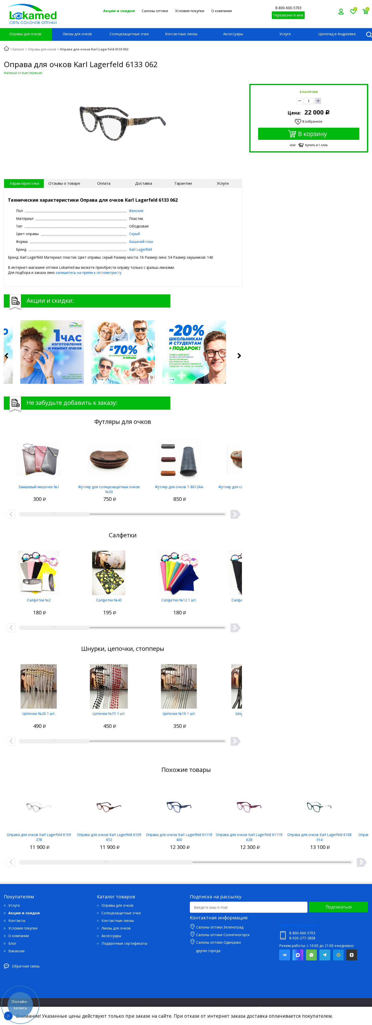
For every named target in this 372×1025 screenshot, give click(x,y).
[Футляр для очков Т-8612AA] (179, 458)
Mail (338, 955)
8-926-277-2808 (302, 938)
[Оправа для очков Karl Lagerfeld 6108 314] (319, 806)
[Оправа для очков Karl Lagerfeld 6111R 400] (179, 806)
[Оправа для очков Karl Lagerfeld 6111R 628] (249, 806)
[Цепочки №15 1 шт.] (109, 684)
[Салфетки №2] (39, 571)
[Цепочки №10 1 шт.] (179, 684)
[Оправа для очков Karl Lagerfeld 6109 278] (39, 806)
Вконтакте (284, 955)
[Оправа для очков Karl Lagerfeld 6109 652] (109, 806)
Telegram (324, 955)
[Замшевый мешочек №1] (39, 458)
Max (298, 955)
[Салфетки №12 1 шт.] (179, 571)
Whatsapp (311, 955)
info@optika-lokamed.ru (298, 925)
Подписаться (339, 907)
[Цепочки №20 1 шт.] (39, 684)
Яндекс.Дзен (351, 955)
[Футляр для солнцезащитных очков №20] (109, 458)
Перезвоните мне (288, 15)
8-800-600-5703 (288, 7)
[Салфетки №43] (109, 571)
